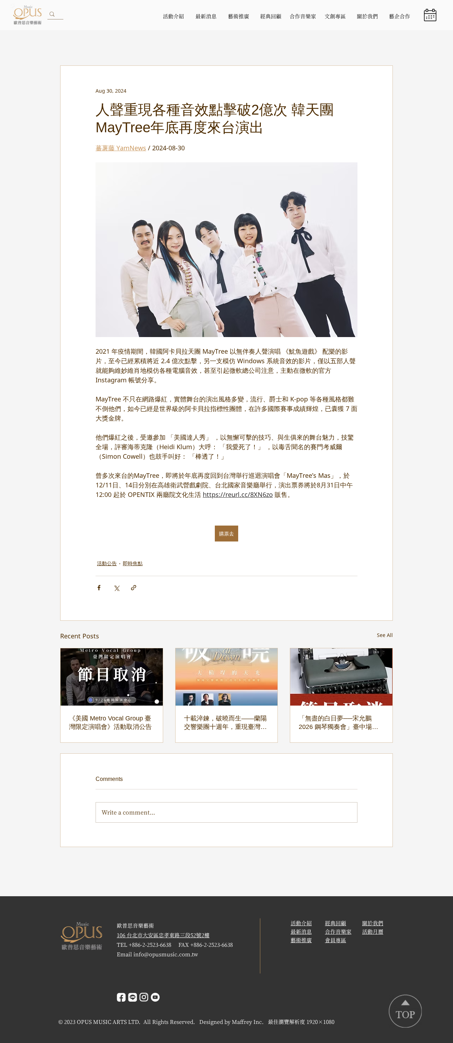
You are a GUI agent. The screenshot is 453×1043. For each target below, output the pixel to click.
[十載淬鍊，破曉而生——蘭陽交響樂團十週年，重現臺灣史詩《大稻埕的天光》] (227, 677)
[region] (431, 15)
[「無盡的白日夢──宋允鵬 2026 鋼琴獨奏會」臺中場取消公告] (341, 677)
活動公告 (107, 563)
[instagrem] (143, 997)
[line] (132, 997)
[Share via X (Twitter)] (116, 587)
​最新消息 (301, 931)
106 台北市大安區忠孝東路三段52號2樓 (163, 935)
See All (385, 635)
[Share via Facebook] (99, 587)
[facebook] (121, 997)
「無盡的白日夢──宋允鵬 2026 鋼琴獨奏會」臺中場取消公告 (338, 723)
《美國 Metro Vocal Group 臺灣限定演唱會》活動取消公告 (110, 722)
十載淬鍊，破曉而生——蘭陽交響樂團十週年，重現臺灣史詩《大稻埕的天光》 (225, 723)
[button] (430, 15)
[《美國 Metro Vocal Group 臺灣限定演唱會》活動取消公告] (112, 677)
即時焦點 (133, 563)
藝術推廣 (301, 940)
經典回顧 (335, 923)
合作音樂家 (338, 931)
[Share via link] (133, 587)
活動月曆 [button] (372, 931)
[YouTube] (155, 997)
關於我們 (372, 923)
